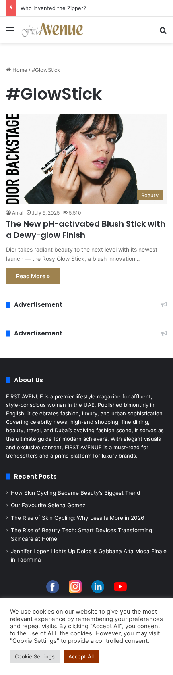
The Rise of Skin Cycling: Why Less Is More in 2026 (77, 518)
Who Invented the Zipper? (53, 8)
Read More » (33, 276)
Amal (17, 213)
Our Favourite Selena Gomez (48, 505)
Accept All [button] (81, 656)
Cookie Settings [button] (35, 656)
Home (19, 70)
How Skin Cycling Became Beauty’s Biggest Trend (75, 493)
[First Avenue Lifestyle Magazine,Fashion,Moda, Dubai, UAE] (52, 30)
